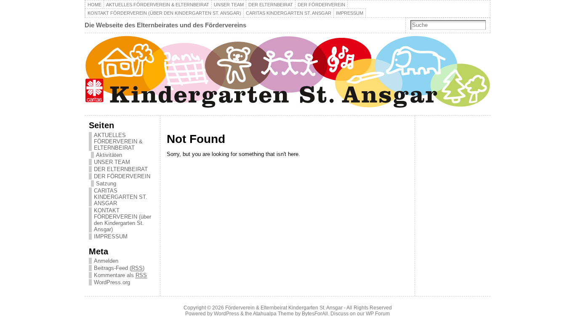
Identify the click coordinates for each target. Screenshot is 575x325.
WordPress (226, 314)
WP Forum (378, 314)
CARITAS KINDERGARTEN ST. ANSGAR (288, 13)
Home (94, 4)
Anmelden (106, 261)
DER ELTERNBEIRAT (270, 4)
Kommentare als (120, 275)
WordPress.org (112, 282)
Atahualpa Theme (273, 314)
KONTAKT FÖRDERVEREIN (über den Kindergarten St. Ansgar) (164, 13)
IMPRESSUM (349, 13)
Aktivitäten (109, 155)
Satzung (106, 183)
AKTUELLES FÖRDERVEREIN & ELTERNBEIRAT (157, 4)
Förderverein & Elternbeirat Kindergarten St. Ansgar (284, 308)
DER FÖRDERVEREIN (321, 4)
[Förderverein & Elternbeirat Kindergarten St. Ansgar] (287, 74)
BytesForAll (315, 314)
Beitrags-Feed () (119, 268)
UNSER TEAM (229, 4)
